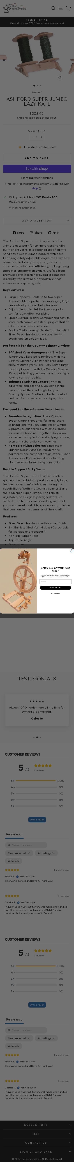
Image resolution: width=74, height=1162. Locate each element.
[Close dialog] (71, 551)
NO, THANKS (55, 593)
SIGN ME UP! (55, 588)
